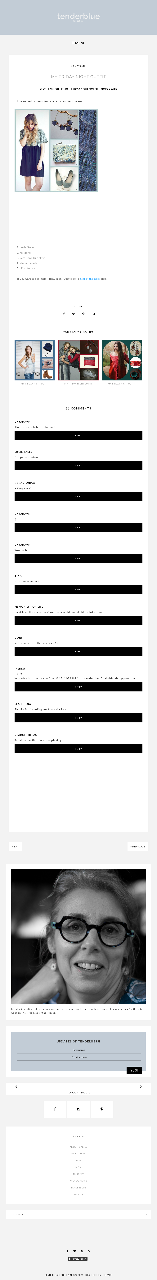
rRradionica (27, 268)
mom (78, 1167)
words (78, 1194)
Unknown (22, 421)
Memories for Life (29, 606)
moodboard (109, 89)
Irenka (20, 668)
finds (65, 89)
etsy (42, 89)
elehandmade (28, 263)
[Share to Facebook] (64, 314)
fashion (53, 89)
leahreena (23, 703)
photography (78, 1180)
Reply (78, 435)
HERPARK (107, 1275)
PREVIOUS (138, 846)
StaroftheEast (27, 734)
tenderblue (78, 1187)
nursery (78, 1174)
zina (18, 575)
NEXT (15, 846)
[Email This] (93, 314)
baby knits (78, 1153)
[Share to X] (73, 314)
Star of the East (90, 278)
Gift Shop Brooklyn (33, 257)
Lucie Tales (23, 451)
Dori (18, 637)
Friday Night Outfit (85, 89)
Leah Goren (27, 247)
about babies (78, 1147)
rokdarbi (25, 252)
